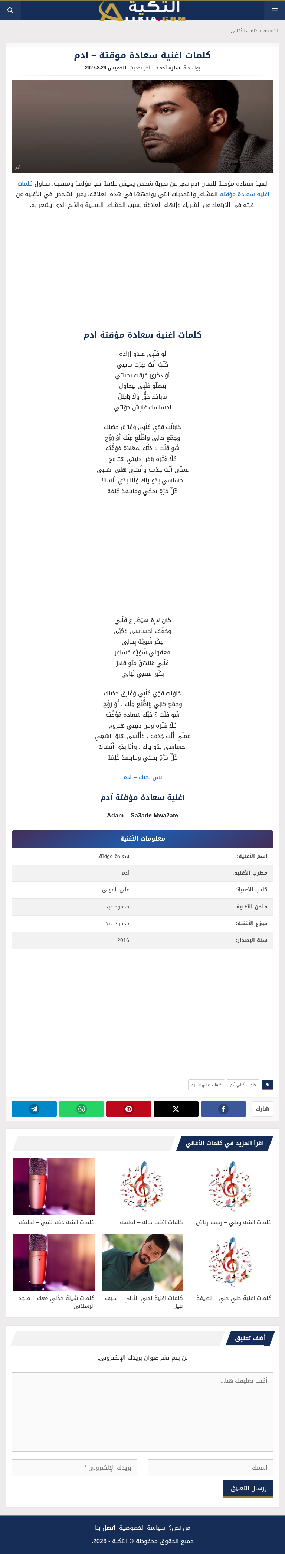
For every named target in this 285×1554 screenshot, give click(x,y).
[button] (10, 10)
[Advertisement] (142, 272)
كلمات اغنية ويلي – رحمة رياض (234, 1222)
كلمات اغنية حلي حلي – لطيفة (234, 1298)
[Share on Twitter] (176, 1109)
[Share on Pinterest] (128, 1109)
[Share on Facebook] (223, 1109)
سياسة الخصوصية (142, 1528)
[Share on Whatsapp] (81, 1109)
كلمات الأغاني (244, 31)
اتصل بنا (105, 1528)
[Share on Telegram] (34, 1109)
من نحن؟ (179, 1528)
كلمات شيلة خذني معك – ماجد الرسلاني (57, 1302)
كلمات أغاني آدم (243, 1084)
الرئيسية (271, 31)
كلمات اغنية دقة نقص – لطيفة (57, 1222)
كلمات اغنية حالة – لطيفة (151, 1222)
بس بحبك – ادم (142, 777)
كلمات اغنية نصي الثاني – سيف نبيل (144, 1302)
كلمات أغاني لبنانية (206, 1084)
